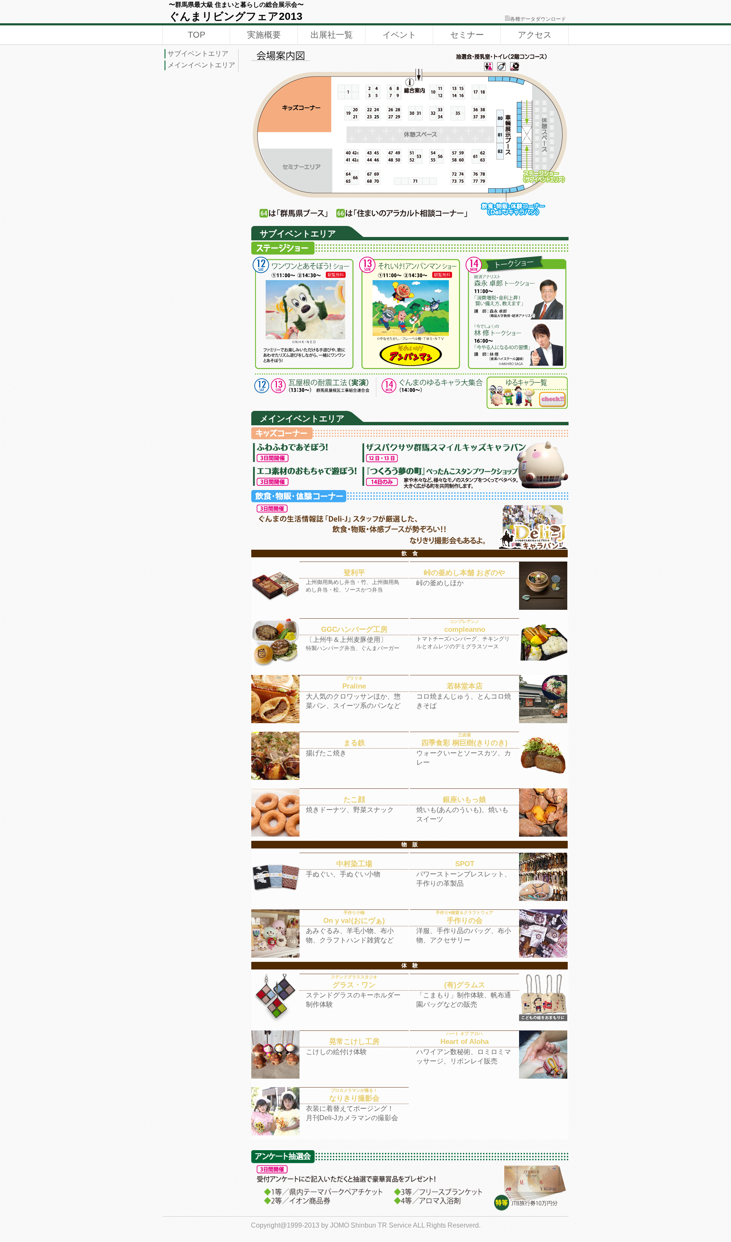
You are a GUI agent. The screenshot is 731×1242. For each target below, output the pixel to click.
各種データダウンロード (538, 19)
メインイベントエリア (201, 65)
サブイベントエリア (198, 53)
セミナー (467, 34)
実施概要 (264, 34)
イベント (399, 34)
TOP (196, 34)
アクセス (535, 34)
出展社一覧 (332, 34)
